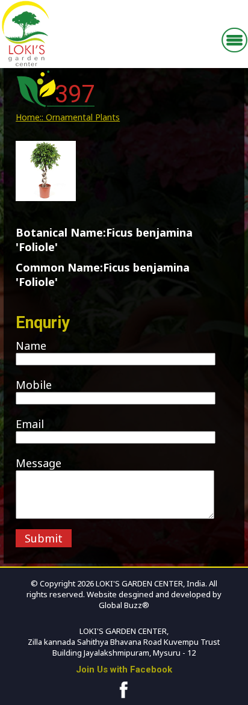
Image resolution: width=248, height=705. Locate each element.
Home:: (29, 117)
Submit (44, 538)
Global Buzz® (124, 605)
